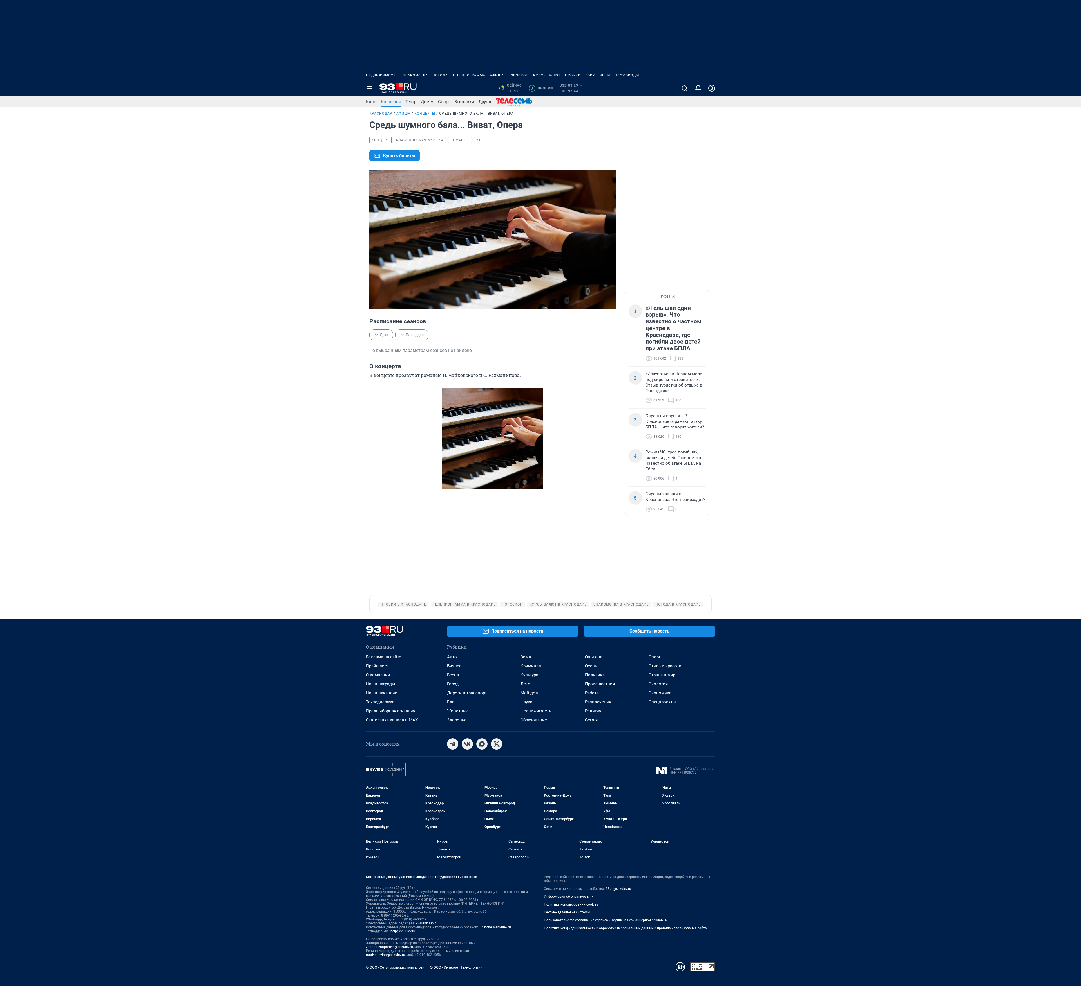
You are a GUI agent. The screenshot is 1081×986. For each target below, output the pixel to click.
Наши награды (380, 684)
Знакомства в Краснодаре (621, 604)
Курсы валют (546, 75)
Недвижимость (382, 75)
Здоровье (456, 720)
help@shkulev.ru (402, 931)
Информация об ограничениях (568, 897)
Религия (593, 711)
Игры (604, 75)
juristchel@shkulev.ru (495, 927)
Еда (450, 702)
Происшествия (600, 684)
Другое (485, 101)
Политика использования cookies (571, 904)
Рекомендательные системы (567, 912)
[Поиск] (684, 88)
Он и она (593, 657)
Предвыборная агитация (390, 711)
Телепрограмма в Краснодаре (464, 604)
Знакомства (415, 75)
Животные (458, 711)
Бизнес (454, 666)
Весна (453, 675)
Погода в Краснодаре (678, 604)
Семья (591, 720)
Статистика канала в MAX (392, 720)
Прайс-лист (377, 666)
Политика (595, 675)
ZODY (590, 75)
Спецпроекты (662, 702)
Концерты (391, 101)
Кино (371, 101)
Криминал (531, 666)
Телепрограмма (468, 75)
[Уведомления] (698, 88)
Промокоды (627, 75)
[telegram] (452, 744)
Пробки (573, 75)
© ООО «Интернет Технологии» (456, 967)
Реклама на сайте (383, 657)
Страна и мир (662, 675)
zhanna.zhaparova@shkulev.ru (389, 947)
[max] (482, 744)
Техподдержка (380, 702)
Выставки (464, 101)
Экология (658, 684)
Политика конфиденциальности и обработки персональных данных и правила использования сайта (625, 928)
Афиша (497, 75)
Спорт (444, 101)
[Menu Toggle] (369, 88)
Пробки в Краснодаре (403, 604)
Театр (410, 101)
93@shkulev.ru (427, 923)
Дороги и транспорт (467, 693)
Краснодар (380, 114)
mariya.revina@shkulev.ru (385, 955)
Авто (452, 657)
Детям (427, 101)
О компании (378, 675)
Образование (534, 720)
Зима (526, 657)
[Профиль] (711, 88)
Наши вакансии (381, 693)
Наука (526, 702)
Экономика (660, 693)
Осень (591, 666)
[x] (496, 744)
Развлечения (598, 702)
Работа (592, 693)
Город (453, 684)
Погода (440, 75)
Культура (529, 675)
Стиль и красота (665, 666)
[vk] (467, 744)
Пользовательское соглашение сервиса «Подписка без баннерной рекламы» (606, 920)
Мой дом (530, 693)
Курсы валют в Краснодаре (558, 604)
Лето (525, 684)
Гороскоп (518, 75)
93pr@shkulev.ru (618, 889)
